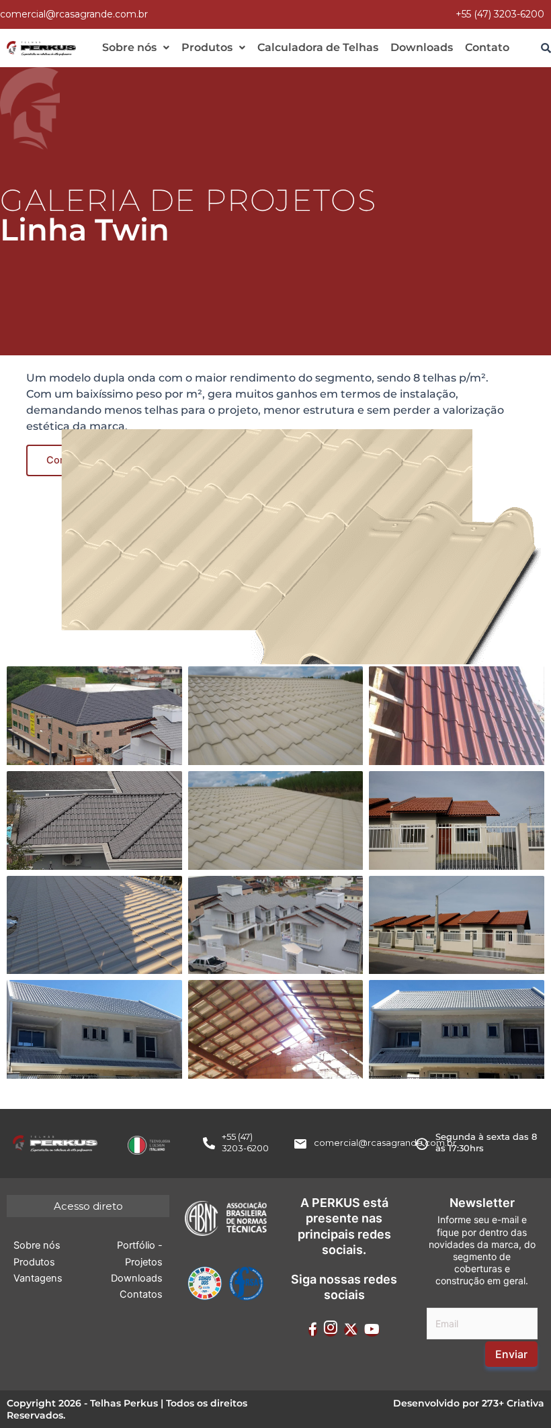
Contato (487, 47)
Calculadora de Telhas (317, 47)
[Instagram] (330, 1331)
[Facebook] (312, 1331)
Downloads (421, 47)
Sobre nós (129, 47)
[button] (135, 47)
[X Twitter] (350, 1331)
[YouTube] (372, 1331)
